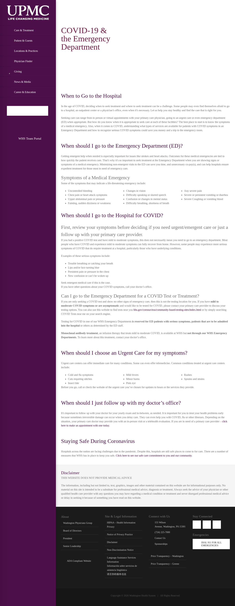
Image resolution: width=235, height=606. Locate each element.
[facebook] (197, 525)
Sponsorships (161, 544)
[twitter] (217, 525)
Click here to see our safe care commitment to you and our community (154, 455)
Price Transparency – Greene (165, 564)
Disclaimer (112, 542)
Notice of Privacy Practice (120, 534)
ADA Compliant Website (79, 561)
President (67, 538)
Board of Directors (72, 530)
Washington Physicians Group (77, 523)
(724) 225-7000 (162, 532)
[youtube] (207, 525)
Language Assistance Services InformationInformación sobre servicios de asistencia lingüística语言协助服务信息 (122, 565)
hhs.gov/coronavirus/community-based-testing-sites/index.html (167, 309)
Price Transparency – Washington (167, 556)
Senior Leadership (72, 546)
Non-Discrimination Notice (120, 550)
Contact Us (160, 538)
